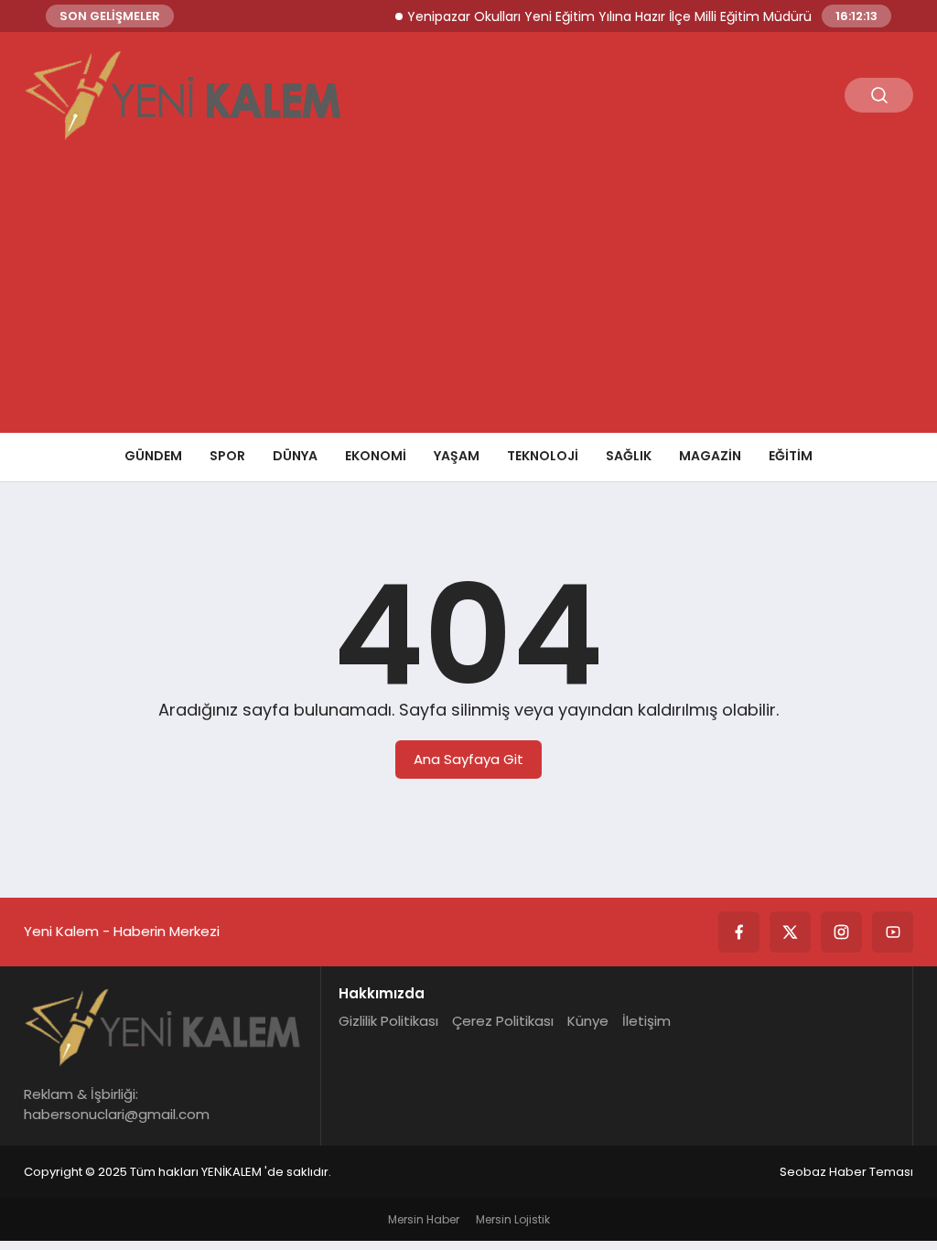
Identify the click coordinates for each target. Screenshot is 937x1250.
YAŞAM (456, 456)
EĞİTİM (791, 456)
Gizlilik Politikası (388, 1020)
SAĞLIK (629, 456)
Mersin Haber (423, 1219)
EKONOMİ (375, 456)
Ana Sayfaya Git (468, 759)
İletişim (646, 1020)
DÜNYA (295, 456)
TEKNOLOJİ (542, 456)
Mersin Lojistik (513, 1219)
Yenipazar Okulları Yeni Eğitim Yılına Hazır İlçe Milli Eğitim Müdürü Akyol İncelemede (657, 16)
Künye (588, 1020)
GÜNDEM (153, 456)
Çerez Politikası (503, 1020)
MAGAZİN (710, 456)
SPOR (227, 456)
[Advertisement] (468, 295)
